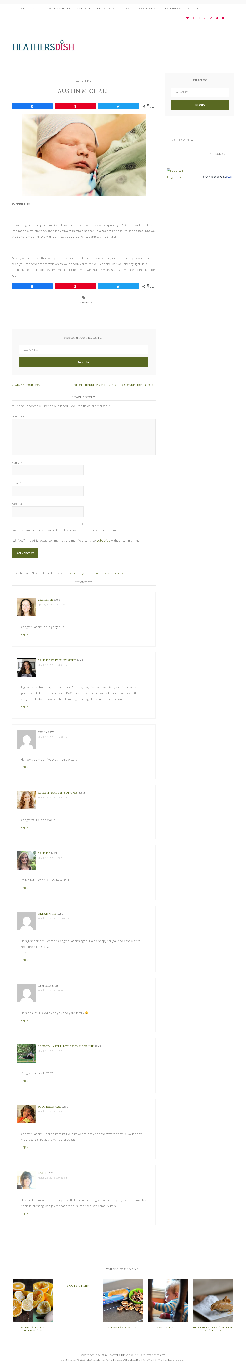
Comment (20, 416)
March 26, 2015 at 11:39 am (53, 918)
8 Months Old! (168, 1327)
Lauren (44, 853)
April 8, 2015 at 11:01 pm (52, 604)
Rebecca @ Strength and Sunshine (66, 1046)
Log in (180, 1359)
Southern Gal (49, 1106)
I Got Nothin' (78, 1285)
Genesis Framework (142, 1359)
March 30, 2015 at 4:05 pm (53, 665)
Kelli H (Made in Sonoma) (58, 792)
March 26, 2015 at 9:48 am (52, 990)
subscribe (104, 540)
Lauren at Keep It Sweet (57, 660)
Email (16, 483)
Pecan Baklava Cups (123, 1327)
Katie (42, 1173)
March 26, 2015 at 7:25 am (52, 1051)
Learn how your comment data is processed (97, 573)
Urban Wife (47, 913)
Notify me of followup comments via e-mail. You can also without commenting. (78, 540)
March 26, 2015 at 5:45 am (52, 1111)
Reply (24, 634)
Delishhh (45, 599)
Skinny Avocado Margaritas (33, 1329)
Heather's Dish (43, 47)
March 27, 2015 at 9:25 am (52, 858)
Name (17, 462)
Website (17, 504)
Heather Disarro (120, 1355)
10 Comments (83, 302)
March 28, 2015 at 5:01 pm (53, 737)
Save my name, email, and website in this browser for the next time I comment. (66, 530)
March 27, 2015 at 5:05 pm (53, 797)
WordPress (166, 1359)
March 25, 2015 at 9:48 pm (53, 1177)
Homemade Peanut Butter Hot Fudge (213, 1329)
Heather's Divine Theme (104, 1359)
